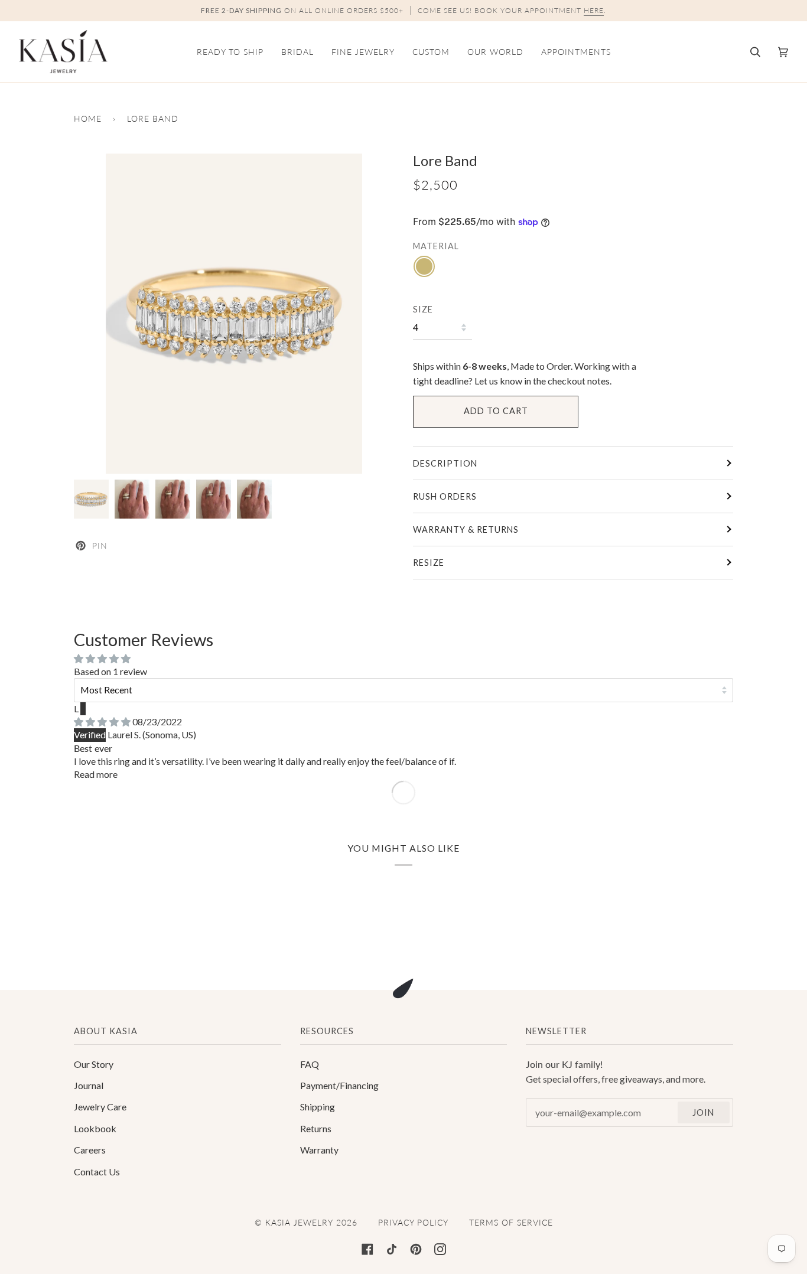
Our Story (93, 1064)
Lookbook (95, 1128)
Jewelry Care (100, 1106)
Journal (88, 1085)
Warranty (319, 1149)
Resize (428, 563)
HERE (594, 10)
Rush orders (445, 496)
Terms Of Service (511, 1222)
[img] (103, 721)
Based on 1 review (110, 671)
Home (88, 118)
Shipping (317, 1106)
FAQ (309, 1064)
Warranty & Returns (466, 529)
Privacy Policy (413, 1222)
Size (423, 309)
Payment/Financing (339, 1085)
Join (703, 1112)
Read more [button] (96, 774)
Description (445, 463)
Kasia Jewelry (299, 1222)
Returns (315, 1128)
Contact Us (97, 1171)
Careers (90, 1149)
